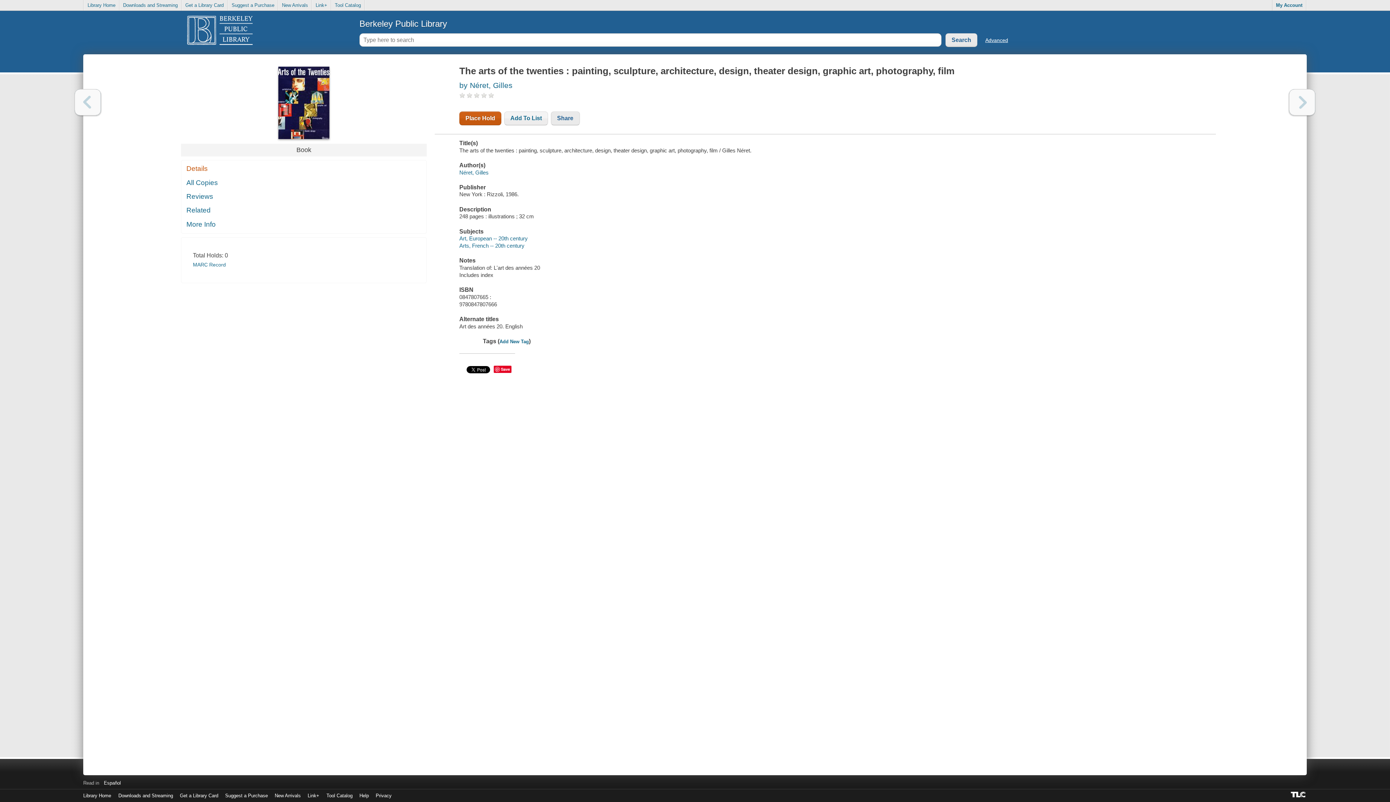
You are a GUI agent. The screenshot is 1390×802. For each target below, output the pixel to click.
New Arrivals (295, 5)
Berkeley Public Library (403, 24)
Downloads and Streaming (150, 5)
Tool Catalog (348, 5)
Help (364, 795)
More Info (201, 224)
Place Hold (480, 118)
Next (1302, 102)
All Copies (202, 182)
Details (197, 168)
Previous (88, 102)
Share (565, 118)
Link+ (321, 5)
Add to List (526, 118)
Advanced (996, 40)
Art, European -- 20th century (493, 238)
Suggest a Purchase (253, 5)
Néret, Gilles (474, 172)
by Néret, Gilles (486, 85)
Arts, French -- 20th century (492, 246)
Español (112, 783)
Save (505, 369)
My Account (1289, 5)
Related (198, 210)
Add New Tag (514, 341)
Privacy (384, 795)
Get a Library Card (204, 5)
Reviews (199, 196)
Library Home (101, 5)
